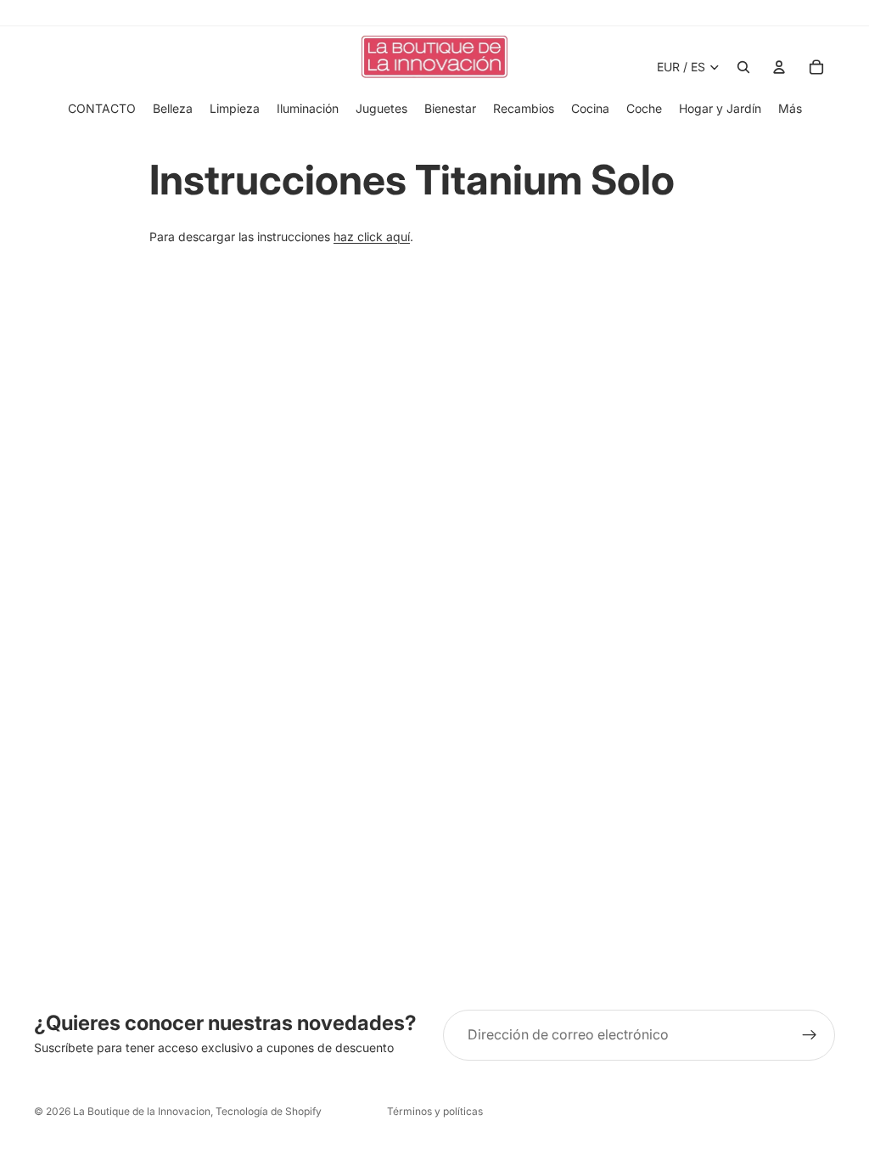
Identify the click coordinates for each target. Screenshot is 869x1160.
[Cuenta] (779, 67)
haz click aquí (372, 236)
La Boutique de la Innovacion (141, 1111)
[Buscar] (743, 67)
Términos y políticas (435, 1111)
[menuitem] (790, 108)
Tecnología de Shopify (269, 1111)
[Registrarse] (809, 1035)
